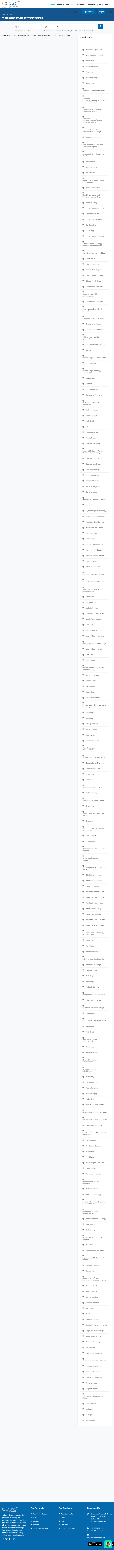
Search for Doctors (40, 1514)
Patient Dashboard (40, 1528)
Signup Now (89, 12)
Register (36, 1521)
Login (101, 12)
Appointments (67, 1514)
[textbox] (27, 26)
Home (4, 15)
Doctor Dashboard (68, 1528)
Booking (36, 1525)
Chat (63, 1517)
